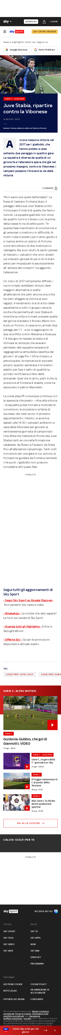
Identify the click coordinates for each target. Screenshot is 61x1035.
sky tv (34, 931)
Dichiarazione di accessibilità (39, 991)
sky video (9, 944)
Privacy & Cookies (23, 1014)
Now (33, 944)
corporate (36, 999)
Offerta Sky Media (13, 999)
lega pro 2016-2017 (19, 674)
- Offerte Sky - (12, 639)
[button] (25, 1030)
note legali (10, 990)
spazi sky (35, 957)
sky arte (8, 950)
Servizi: (34, 924)
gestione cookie (12, 984)
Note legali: (9, 977)
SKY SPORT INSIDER (44, 31)
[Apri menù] (4, 31)
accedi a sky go (44, 911)
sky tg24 (8, 938)
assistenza (17, 1018)
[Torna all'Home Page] (16, 31)
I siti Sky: (7, 924)
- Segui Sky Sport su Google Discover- (28, 600)
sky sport (9, 931)
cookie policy (38, 984)
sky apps (35, 938)
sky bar (34, 950)
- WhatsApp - (12, 613)
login (54, 21)
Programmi (37, 963)
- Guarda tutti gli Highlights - (22, 626)
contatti (27, 1018)
